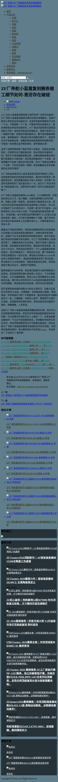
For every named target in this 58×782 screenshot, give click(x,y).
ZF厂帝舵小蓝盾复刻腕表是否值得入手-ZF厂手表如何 (26, 404)
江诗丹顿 (16, 44)
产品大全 (10, 15)
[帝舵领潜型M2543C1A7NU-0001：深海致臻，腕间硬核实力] (31, 720)
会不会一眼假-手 (25, 361)
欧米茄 (15, 34)
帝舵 (14, 40)
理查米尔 (16, 60)
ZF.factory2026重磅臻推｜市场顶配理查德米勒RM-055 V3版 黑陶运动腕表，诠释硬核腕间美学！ (31, 705)
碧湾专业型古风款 (26, 342)
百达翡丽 (16, 56)
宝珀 (14, 31)
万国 (14, 18)
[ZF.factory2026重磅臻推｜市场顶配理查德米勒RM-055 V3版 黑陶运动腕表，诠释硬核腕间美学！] (31, 696)
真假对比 (10, 69)
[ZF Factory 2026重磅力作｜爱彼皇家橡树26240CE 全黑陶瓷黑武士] (31, 573)
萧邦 (14, 63)
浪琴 (14, 50)
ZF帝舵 (4, 372)
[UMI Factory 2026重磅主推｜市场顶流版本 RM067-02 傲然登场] (31, 636)
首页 (8, 11)
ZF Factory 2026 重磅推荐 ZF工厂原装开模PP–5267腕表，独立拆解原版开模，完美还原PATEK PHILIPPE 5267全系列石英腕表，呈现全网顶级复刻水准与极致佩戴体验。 (30, 677)
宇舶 (14, 24)
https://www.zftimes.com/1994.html (32, 387)
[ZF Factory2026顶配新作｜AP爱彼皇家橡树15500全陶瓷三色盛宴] (31, 552)
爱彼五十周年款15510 (24, 357)
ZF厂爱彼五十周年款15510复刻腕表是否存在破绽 (24, 395)
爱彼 (14, 53)
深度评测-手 (25, 353)
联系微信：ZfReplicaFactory (19, 73)
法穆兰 (15, 47)
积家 (14, 37)
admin (17, 101)
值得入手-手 (26, 345)
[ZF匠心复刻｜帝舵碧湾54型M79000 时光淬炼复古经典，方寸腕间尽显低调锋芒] (31, 594)
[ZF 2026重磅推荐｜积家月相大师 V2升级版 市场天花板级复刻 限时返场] (31, 615)
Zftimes (43, 329)
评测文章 (10, 66)
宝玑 (14, 27)
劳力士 (15, 21)
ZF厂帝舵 (5, 115)
